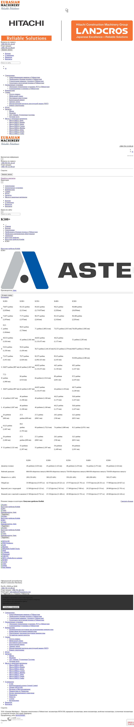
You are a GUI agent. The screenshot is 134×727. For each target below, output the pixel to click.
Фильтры (12, 113)
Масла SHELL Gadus (16, 133)
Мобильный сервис (16, 96)
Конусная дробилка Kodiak (14, 239)
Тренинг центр (14, 102)
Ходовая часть (14, 117)
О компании (9, 55)
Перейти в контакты (8, 178)
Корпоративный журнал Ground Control (23, 685)
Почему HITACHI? (16, 687)
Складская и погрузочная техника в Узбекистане (26, 83)
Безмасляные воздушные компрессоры (23, 631)
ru (5, 68)
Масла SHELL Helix (16, 120)
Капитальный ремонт (17, 100)
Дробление (9, 236)
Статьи (11, 699)
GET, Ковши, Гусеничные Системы (22, 115)
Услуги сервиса (14, 94)
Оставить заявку (7, 295)
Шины (11, 111)
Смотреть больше (127, 501)
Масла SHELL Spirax (16, 124)
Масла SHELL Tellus (16, 130)
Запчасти (8, 109)
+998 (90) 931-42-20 (8, 44)
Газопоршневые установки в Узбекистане (24, 88)
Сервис (7, 92)
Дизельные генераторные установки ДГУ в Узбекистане (29, 87)
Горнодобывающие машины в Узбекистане (24, 77)
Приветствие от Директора (19, 691)
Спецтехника (10, 75)
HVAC (7, 107)
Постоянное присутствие (18, 98)
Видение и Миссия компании (19, 689)
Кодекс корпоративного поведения (21, 693)
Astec (14, 290)
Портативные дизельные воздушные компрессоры (27, 633)
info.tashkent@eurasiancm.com (20, 592)
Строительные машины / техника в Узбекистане (26, 81)
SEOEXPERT (20, 715)
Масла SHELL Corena (17, 126)
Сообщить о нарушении (11, 607)
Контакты (8, 59)
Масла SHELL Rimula (17, 122)
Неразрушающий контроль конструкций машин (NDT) (28, 103)
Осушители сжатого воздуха (19, 635)
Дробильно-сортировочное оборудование (20, 234)
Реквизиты (13, 695)
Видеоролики (14, 700)
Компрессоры (10, 90)
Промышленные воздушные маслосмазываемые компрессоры (31, 629)
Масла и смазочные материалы (16, 118)
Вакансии (8, 57)
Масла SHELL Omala (16, 132)
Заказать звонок (7, 50)
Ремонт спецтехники (16, 105)
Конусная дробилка (12, 237)
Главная (8, 226)
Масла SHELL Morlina (17, 128)
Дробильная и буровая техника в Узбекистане (25, 79)
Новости (12, 697)
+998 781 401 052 (18, 590)
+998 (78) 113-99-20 (8, 48)
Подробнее (5, 297)
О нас (11, 684)
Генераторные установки (14, 85)
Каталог (8, 53)
